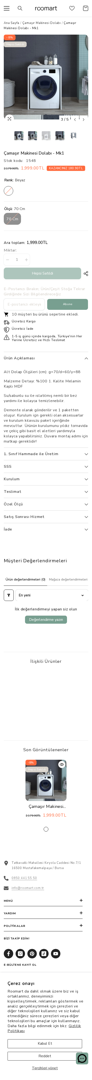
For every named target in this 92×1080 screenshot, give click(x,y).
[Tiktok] (44, 953)
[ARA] (20, 8)
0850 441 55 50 (24, 878)
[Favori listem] (72, 8)
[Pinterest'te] (32, 953)
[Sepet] (85, 8)
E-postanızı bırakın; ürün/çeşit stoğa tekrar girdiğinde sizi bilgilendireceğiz (44, 291)
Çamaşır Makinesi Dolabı (41, 23)
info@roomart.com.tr (28, 888)
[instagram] (20, 953)
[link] (24, 718)
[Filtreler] (9, 595)
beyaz (46, 829)
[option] (46, 77)
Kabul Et (45, 1043)
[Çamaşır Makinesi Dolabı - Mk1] (46, 780)
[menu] (6, 8)
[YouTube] (55, 953)
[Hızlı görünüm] (61, 764)
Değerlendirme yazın (46, 619)
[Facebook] (8, 953)
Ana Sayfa (11, 23)
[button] (75, 119)
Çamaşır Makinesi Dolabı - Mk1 (46, 807)
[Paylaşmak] (84, 273)
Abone (67, 304)
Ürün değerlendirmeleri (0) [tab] (25, 579)
